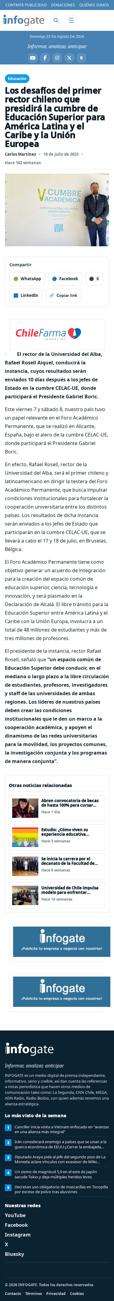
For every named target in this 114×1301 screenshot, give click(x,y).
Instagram (18, 1234)
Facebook (16, 1225)
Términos (33, 1293)
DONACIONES (63, 5)
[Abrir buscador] (56, 20)
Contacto (13, 1293)
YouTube (15, 1215)
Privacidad (56, 1293)
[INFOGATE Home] (23, 20)
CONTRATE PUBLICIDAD (26, 5)
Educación (17, 78)
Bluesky (14, 1254)
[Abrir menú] (71, 20)
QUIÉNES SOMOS (94, 5)
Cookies (77, 1293)
